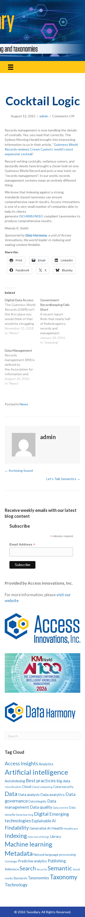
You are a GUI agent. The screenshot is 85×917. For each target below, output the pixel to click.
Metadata (19, 853)
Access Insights (21, 763)
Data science (60, 807)
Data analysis (29, 794)
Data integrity (37, 801)
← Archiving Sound (19, 471)
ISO (22, 216)
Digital (41, 814)
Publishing (57, 860)
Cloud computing (42, 786)
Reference (12, 869)
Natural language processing (55, 854)
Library (55, 836)
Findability (17, 827)
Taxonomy (63, 877)
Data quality (41, 807)
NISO (39, 216)
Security (42, 869)
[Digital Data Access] (22, 316)
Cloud (26, 786)
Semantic (60, 868)
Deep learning (24, 814)
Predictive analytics (32, 861)
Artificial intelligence (36, 772)
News (24, 404)
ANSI (30, 216)
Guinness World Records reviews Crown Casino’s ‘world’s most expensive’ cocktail (41, 149)
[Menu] (11, 67)
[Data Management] (22, 367)
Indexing (16, 835)
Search (28, 868)
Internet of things (38, 836)
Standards (20, 878)
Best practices (41, 780)
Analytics (46, 764)
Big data (63, 780)
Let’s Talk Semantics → (63, 479)
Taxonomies (38, 878)
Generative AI (40, 828)
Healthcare (71, 828)
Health (57, 828)
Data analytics (52, 794)
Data (11, 793)
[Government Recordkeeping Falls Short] (58, 321)
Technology (16, 884)
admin (43, 116)
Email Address (22, 544)
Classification (13, 786)
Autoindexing (15, 781)
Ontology (11, 861)
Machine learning (28, 844)
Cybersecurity (63, 787)
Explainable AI (44, 821)
